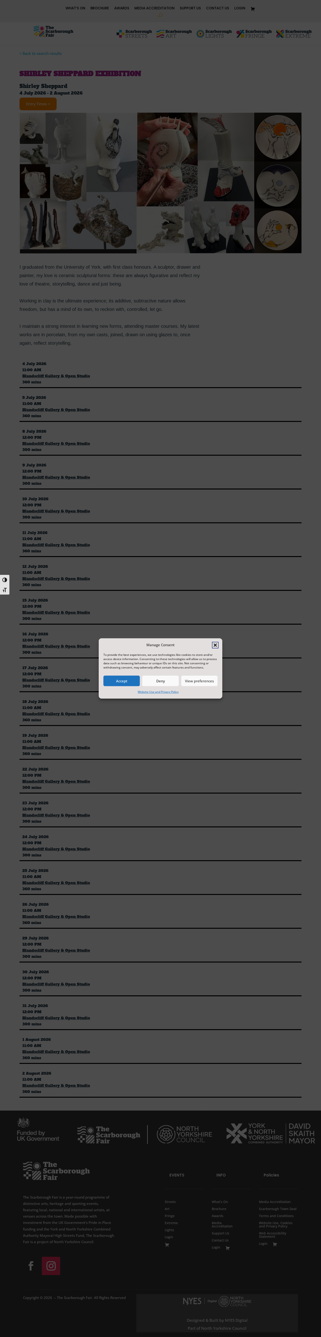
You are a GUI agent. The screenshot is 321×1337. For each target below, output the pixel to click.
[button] (215, 645)
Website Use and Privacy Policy (158, 692)
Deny (160, 681)
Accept (121, 681)
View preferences (199, 681)
